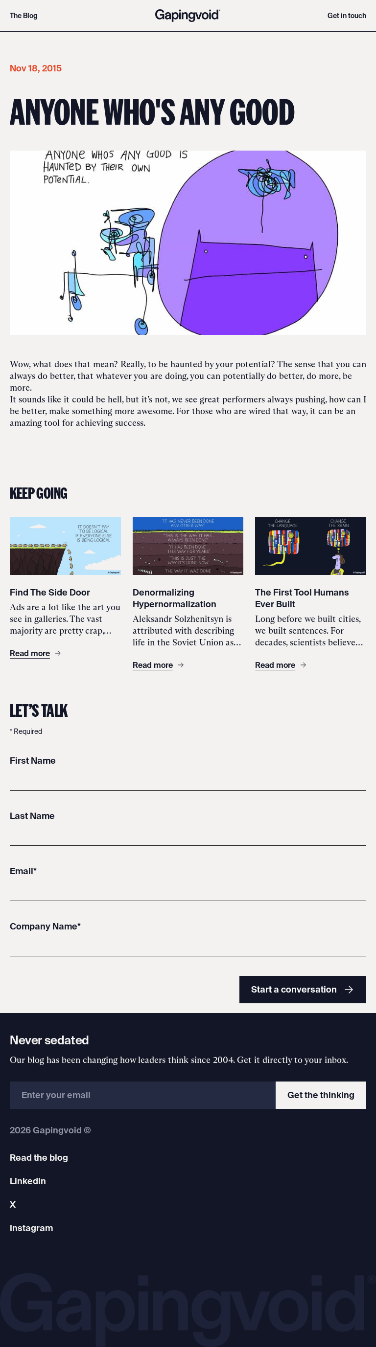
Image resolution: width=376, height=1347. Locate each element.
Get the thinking (320, 1095)
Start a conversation (294, 989)
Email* (23, 871)
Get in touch (347, 16)
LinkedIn (28, 1181)
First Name (33, 760)
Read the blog (39, 1157)
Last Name (32, 816)
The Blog (24, 16)
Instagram (31, 1228)
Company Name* (45, 926)
